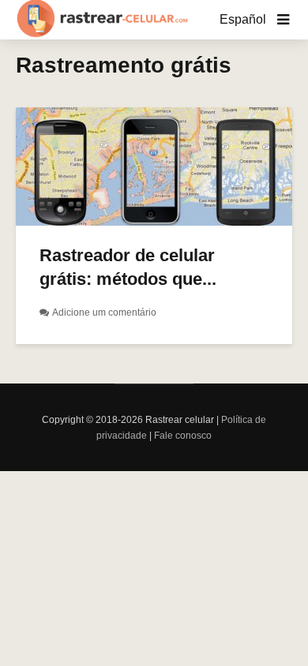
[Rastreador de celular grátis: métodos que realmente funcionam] (154, 165)
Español (243, 19)
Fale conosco (183, 435)
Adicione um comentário (104, 312)
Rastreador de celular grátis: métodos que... (127, 267)
